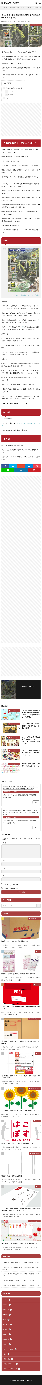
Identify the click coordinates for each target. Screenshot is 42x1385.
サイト (3, 876)
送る (39, 951)
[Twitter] (13, 466)
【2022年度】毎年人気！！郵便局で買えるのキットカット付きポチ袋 (20, 1285)
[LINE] (7, 470)
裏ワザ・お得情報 (36, 1153)
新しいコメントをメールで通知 (9, 884)
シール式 (18, 21)
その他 (7, 1305)
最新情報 (7, 1339)
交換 (6, 1319)
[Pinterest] (34, 470)
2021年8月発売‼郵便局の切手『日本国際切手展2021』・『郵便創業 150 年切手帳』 (31, 740)
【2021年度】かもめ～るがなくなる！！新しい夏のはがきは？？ (20, 1110)
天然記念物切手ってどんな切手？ (13, 88)
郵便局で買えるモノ (15, 8)
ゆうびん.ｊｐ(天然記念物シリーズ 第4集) (25, 295)
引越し (7, 1334)
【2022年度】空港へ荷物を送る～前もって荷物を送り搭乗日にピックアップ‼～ (20, 1274)
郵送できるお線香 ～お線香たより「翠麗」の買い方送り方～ (18, 974)
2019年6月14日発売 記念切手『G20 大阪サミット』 (31, 765)
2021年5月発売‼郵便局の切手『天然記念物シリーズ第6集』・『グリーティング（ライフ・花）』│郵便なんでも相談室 (20, 812)
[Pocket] (37, 466)
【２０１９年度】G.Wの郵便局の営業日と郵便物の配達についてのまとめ (20, 1007)
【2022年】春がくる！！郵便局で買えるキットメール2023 (18, 1280)
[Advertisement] (21, 118)
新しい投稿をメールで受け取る (9, 888)
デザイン (9, 91)
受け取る (38, 984)
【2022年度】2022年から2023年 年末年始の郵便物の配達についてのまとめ (20, 1268)
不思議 (7, 1314)
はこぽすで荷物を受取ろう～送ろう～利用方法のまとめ (17, 1143)
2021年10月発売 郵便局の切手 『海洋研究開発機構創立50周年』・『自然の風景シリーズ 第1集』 (31, 713)
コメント (3, 842)
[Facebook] (5, 466)
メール (3, 868)
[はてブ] (29, 466)
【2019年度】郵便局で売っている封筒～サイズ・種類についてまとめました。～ (20, 1042)
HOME (5, 8)
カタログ (7, 1309)
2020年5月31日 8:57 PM (10, 791)
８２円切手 (28, 21)
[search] (39, 906)
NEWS (7, 1300)
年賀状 (7, 1329)
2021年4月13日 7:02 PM (10, 817)
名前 (2, 860)
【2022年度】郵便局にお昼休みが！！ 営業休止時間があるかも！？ (20, 1262)
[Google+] (21, 466)
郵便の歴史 (8, 1359)
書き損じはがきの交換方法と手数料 (11, 1176)
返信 (36, 802)
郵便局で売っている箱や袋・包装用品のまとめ (14, 941)
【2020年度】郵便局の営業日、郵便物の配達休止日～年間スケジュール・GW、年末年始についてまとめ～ (20, 1209)
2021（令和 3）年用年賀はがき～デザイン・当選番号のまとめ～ (20, 1243)
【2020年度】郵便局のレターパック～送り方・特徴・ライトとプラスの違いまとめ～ (20, 1076)
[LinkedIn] (20, 470)
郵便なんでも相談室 (10, 3)
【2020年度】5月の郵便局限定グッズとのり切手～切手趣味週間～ (30, 726)
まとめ (6, 98)
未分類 (7, 1344)
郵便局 (22, 21)
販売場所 (9, 94)
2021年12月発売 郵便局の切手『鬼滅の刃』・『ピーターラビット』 (31, 752)
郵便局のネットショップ (12, 1369)
